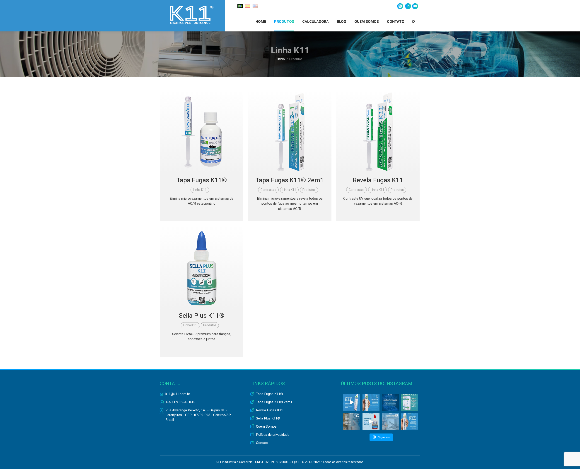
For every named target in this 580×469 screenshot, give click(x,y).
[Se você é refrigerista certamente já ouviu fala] (370, 402)
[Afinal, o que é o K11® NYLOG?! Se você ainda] (370, 421)
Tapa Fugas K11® (201, 180)
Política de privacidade (272, 434)
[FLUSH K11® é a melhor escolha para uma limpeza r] (409, 402)
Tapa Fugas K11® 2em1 (290, 180)
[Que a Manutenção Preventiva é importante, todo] (351, 421)
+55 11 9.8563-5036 (180, 402)
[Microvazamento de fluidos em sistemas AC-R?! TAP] (409, 421)
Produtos (309, 189)
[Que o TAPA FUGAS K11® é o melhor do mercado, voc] (351, 402)
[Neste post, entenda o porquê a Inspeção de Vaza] (390, 421)
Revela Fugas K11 (378, 180)
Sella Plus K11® (201, 315)
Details (202, 132)
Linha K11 (200, 189)
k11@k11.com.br (177, 393)
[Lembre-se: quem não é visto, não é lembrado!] (390, 402)
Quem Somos (266, 426)
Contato (262, 443)
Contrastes (268, 189)
